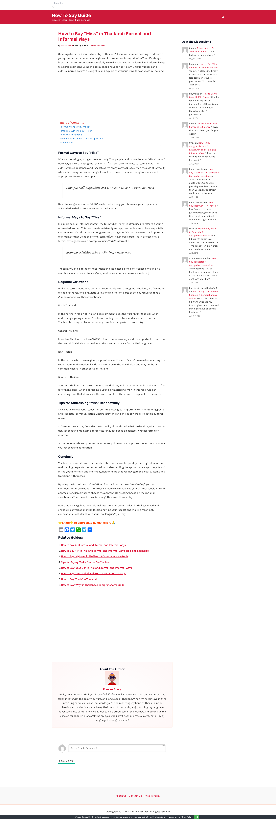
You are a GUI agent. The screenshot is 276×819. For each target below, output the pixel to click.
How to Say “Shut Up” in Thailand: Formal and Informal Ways (96, 567)
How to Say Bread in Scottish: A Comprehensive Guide (202, 232)
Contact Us (135, 795)
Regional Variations (71, 134)
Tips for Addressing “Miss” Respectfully (82, 138)
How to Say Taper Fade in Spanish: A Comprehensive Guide (203, 295)
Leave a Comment (97, 45)
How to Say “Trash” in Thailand (79, 579)
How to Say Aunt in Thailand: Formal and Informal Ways (93, 545)
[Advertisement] (112, 97)
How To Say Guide (71, 15)
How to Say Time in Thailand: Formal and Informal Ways (93, 573)
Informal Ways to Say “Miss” (76, 130)
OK (196, 817)
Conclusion (67, 142)
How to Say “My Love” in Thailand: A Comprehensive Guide (94, 556)
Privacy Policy (152, 795)
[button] (223, 17)
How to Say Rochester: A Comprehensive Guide (204, 262)
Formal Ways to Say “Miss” (75, 126)
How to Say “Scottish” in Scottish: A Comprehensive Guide (204, 172)
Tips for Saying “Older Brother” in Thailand (86, 562)
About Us (121, 795)
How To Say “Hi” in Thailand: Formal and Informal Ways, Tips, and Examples (105, 550)
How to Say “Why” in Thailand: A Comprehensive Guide (92, 584)
